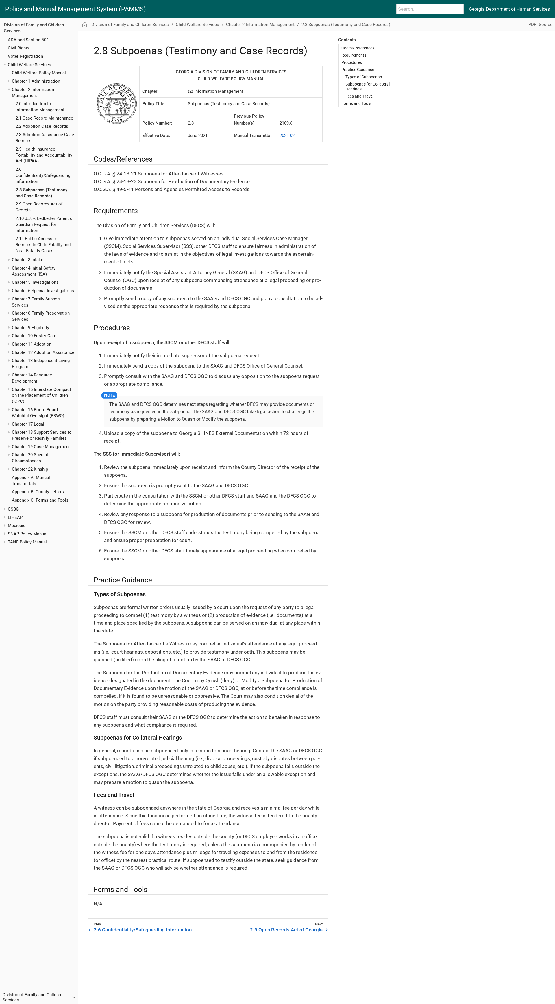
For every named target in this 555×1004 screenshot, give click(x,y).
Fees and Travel (359, 96)
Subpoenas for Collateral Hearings (367, 86)
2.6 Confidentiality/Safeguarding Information (43, 175)
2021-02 (287, 135)
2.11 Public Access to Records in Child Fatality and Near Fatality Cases (43, 244)
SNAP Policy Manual (27, 534)
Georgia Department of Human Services (509, 9)
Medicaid (16, 525)
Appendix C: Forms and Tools (40, 500)
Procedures (351, 62)
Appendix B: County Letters (38, 491)
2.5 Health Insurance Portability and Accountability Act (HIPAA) (44, 155)
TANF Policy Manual (27, 542)
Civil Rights (18, 48)
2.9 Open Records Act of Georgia (286, 930)
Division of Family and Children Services (130, 24)
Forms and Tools (356, 103)
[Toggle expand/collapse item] (5, 65)
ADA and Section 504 (28, 39)
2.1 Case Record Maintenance (44, 117)
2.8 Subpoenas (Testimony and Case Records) (345, 24)
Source (545, 24)
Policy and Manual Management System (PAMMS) (75, 9)
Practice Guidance (357, 69)
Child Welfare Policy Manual (39, 72)
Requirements (353, 55)
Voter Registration (25, 56)
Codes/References (357, 48)
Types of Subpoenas (363, 77)
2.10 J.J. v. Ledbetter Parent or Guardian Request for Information (45, 224)
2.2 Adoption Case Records (42, 126)
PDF (532, 24)
